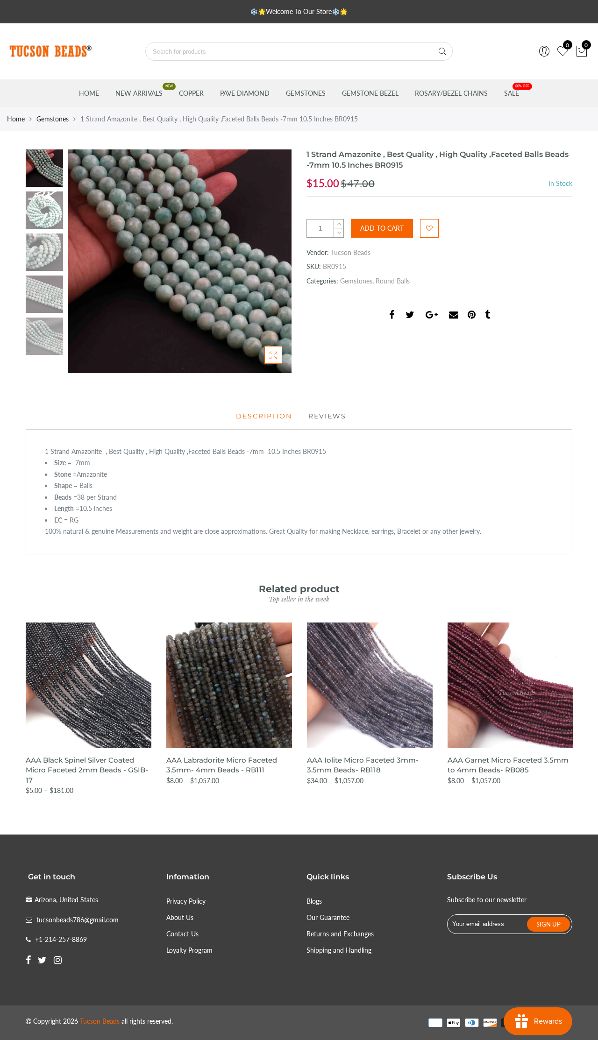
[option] (180, 261)
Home (89, 93)
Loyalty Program (189, 950)
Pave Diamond (245, 93)
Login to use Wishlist (429, 228)
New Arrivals (139, 93)
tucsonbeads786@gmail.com (77, 920)
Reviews (327, 416)
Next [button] (268, 261)
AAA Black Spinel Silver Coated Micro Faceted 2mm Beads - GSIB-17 (87, 770)
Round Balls (393, 281)
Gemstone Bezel (370, 93)
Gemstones (306, 93)
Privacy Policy (186, 901)
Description (264, 416)
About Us (179, 917)
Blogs (314, 901)
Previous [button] (90, 261)
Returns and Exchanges (340, 934)
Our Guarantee (327, 917)
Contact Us (182, 934)
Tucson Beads (350, 252)
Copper (191, 93)
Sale (511, 93)
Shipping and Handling (338, 950)
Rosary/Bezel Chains (451, 93)
